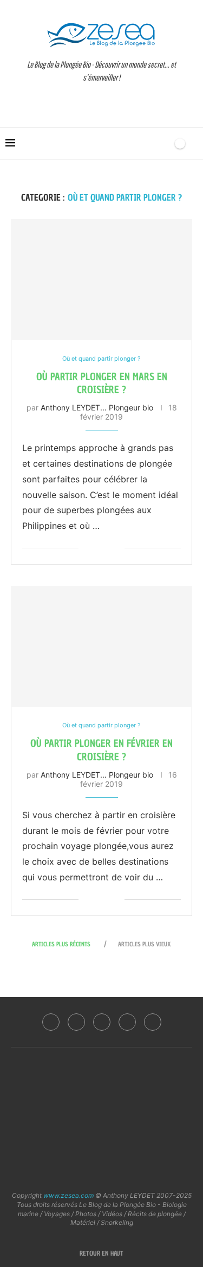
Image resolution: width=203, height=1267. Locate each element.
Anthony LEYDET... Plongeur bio (97, 407)
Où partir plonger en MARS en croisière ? (101, 383)
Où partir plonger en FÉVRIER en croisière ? (101, 750)
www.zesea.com (68, 1195)
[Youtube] (127, 1022)
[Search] (161, 143)
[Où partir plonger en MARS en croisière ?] (101, 279)
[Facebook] (51, 1022)
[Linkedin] (101, 1022)
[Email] (152, 1022)
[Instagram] (76, 1022)
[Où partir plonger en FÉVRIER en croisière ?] (101, 646)
